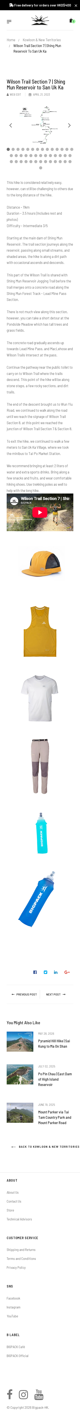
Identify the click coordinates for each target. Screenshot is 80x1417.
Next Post (53, 994)
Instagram (13, 1307)
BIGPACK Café (16, 1347)
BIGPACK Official (17, 1355)
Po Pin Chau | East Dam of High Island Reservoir (55, 1079)
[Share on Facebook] (35, 972)
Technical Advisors (19, 1219)
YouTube (12, 1316)
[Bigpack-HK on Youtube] (38, 1397)
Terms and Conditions (21, 1258)
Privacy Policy (16, 1267)
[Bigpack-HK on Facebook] (10, 1397)
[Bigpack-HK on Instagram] (23, 1397)
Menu (10, 22)
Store (10, 1210)
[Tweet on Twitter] (45, 972)
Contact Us (14, 1201)
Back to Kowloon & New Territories (45, 1146)
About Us (13, 1192)
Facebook (13, 1298)
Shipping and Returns (21, 1249)
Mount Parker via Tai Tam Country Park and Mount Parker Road (54, 1117)
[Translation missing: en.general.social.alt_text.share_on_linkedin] (56, 972)
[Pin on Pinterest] (67, 972)
